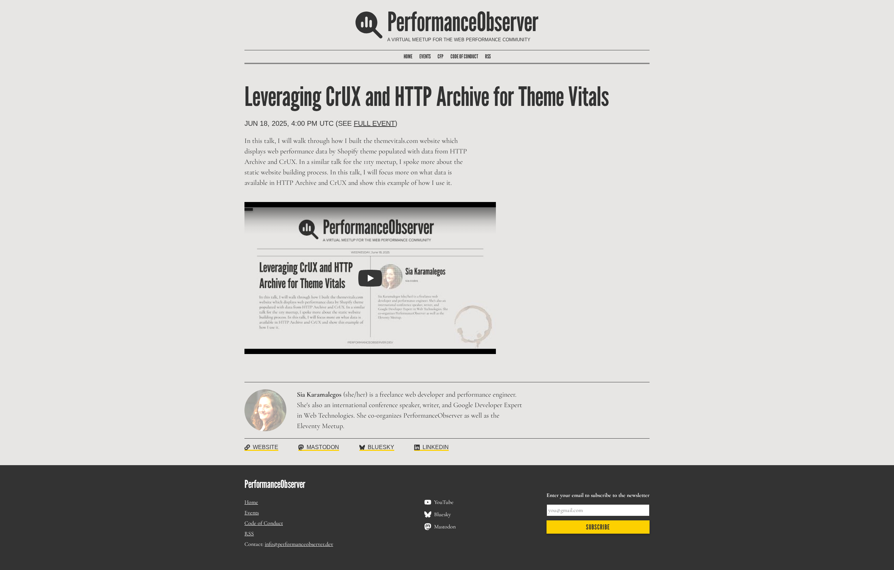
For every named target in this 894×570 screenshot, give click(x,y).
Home (408, 56)
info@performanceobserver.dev (299, 544)
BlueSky (381, 447)
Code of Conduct (464, 56)
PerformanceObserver (462, 21)
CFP (441, 56)
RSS (488, 56)
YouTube (444, 502)
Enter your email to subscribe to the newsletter (598, 495)
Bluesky (442, 514)
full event (374, 123)
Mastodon (323, 447)
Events (425, 56)
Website (265, 447)
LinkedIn (436, 447)
